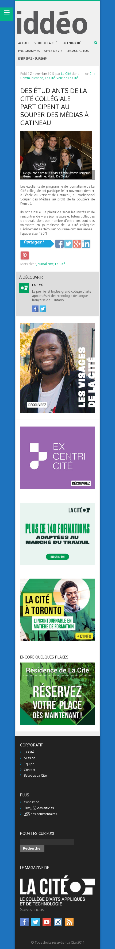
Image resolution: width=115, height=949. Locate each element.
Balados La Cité (35, 775)
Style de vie (53, 51)
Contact (29, 770)
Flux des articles (39, 808)
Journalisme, (45, 264)
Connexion (31, 802)
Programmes (29, 51)
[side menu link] (6, 14)
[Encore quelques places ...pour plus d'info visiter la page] (57, 665)
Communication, (32, 78)
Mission (29, 758)
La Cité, (50, 78)
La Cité (66, 74)
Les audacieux (78, 51)
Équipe (29, 764)
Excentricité (71, 43)
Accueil (24, 43)
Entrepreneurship (32, 58)
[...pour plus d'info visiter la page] (57, 325)
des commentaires (40, 814)
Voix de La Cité (45, 43)
